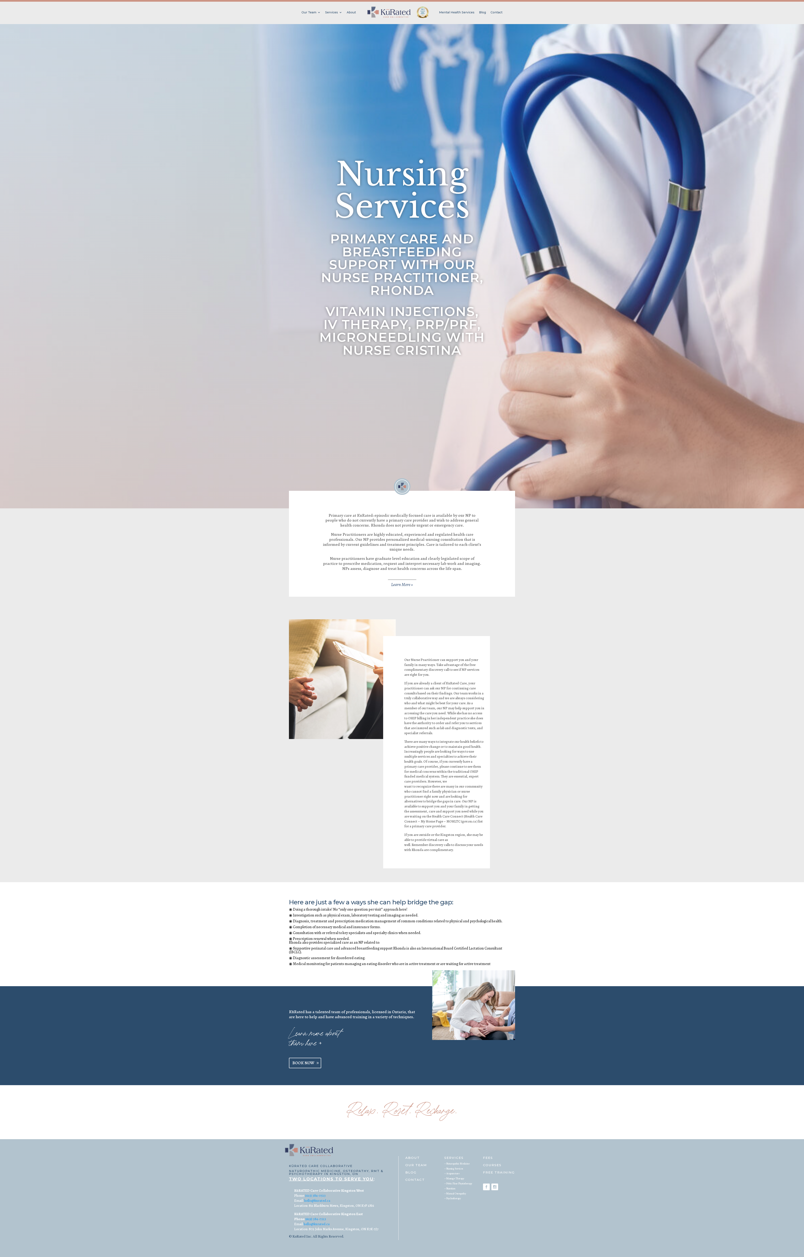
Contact (496, 12)
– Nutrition (449, 1188)
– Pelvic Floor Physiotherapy (458, 1183)
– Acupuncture (452, 1173)
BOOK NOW (303, 1063)
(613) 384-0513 (315, 1195)
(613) (308, 1219)
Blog (482, 12)
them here (305, 1043)
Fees (488, 1158)
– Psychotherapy (452, 1198)
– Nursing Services (453, 1168)
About (351, 12)
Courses (492, 1165)
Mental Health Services (456, 12)
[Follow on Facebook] (486, 1187)
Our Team (309, 12)
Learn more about (314, 1033)
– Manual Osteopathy (455, 1193)
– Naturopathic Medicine (457, 1163)
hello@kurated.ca (317, 1200)
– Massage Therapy (454, 1178)
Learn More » (402, 584)
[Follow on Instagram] (494, 1187)
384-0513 (319, 1219)
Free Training (499, 1172)
